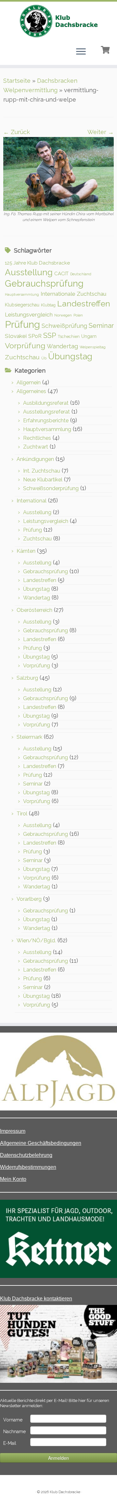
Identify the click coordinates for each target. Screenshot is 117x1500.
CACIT (61, 274)
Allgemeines (31, 391)
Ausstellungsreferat (46, 412)
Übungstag (70, 356)
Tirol (22, 814)
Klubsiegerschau (22, 304)
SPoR (35, 336)
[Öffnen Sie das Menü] (81, 52)
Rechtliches (37, 438)
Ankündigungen (35, 459)
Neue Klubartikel (42, 480)
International (31, 501)
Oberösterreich (34, 610)
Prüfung (22, 324)
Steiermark (29, 737)
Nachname (14, 1431)
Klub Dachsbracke (65, 1492)
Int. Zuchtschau (41, 471)
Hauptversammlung (22, 294)
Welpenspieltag (93, 347)
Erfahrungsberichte (46, 420)
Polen (78, 315)
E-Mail (9, 1443)
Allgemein (29, 382)
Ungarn (89, 336)
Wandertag (62, 346)
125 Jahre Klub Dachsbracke (37, 263)
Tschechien (69, 336)
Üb (43, 358)
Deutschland (80, 274)
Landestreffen (83, 303)
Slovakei (16, 336)
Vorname (12, 1419)
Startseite (17, 80)
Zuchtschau (22, 357)
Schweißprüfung (64, 325)
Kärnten (26, 551)
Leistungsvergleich (29, 314)
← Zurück (16, 132)
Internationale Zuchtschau (73, 294)
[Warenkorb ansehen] (106, 49)
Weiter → (100, 132)
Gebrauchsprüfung (44, 283)
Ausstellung (29, 272)
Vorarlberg (29, 899)
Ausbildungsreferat (46, 403)
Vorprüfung (25, 345)
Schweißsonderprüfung (51, 488)
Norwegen (63, 315)
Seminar (101, 325)
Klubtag (48, 305)
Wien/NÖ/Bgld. (36, 940)
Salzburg (27, 678)
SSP (49, 335)
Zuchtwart (35, 447)
